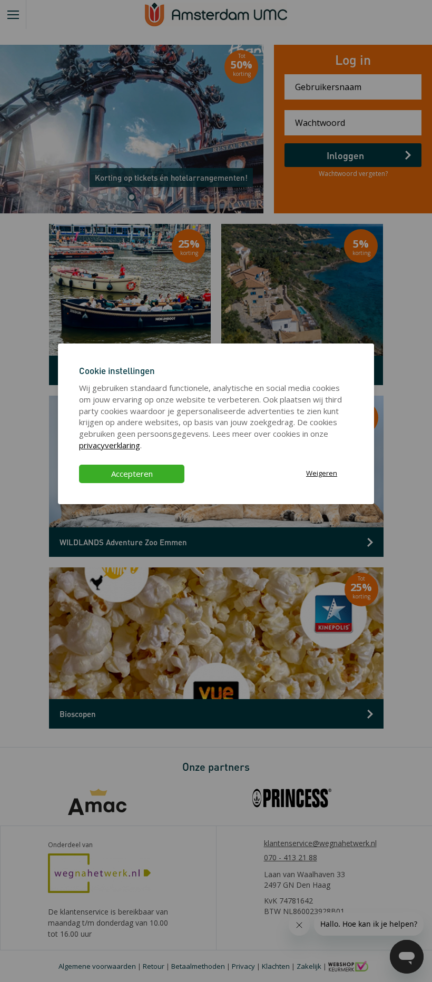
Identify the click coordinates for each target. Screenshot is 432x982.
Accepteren (132, 473)
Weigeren (321, 473)
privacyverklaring (109, 445)
